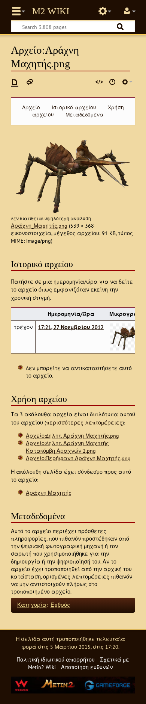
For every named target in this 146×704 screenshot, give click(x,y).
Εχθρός (60, 604)
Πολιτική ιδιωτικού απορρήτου (56, 659)
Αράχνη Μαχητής (49, 492)
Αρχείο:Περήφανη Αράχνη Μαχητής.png (78, 458)
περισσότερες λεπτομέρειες (84, 422)
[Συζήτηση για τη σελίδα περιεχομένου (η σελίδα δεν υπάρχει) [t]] (30, 82)
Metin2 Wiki (50, 11)
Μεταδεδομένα (85, 114)
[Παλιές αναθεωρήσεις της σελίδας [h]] (112, 82)
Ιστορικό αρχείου (74, 107)
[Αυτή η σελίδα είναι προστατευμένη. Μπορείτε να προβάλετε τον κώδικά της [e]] (99, 82)
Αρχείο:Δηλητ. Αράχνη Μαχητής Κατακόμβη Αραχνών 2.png (67, 447)
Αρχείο (31, 107)
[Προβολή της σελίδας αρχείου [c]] (14, 82)
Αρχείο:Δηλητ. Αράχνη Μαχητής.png (72, 435)
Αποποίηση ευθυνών (87, 667)
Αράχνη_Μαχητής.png (39, 225)
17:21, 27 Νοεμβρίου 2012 (71, 327)
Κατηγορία (31, 604)
